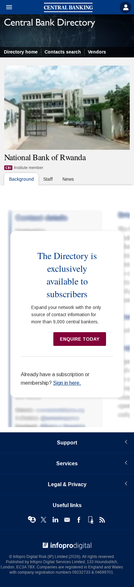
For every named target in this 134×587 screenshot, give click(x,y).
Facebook (79, 520)
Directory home (21, 52)
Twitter (43, 520)
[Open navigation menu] (6, 7)
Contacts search (63, 52)
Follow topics (32, 520)
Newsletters (67, 520)
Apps (90, 520)
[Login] (125, 7)
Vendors (97, 52)
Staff (48, 179)
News (68, 179)
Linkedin (55, 520)
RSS (102, 520)
